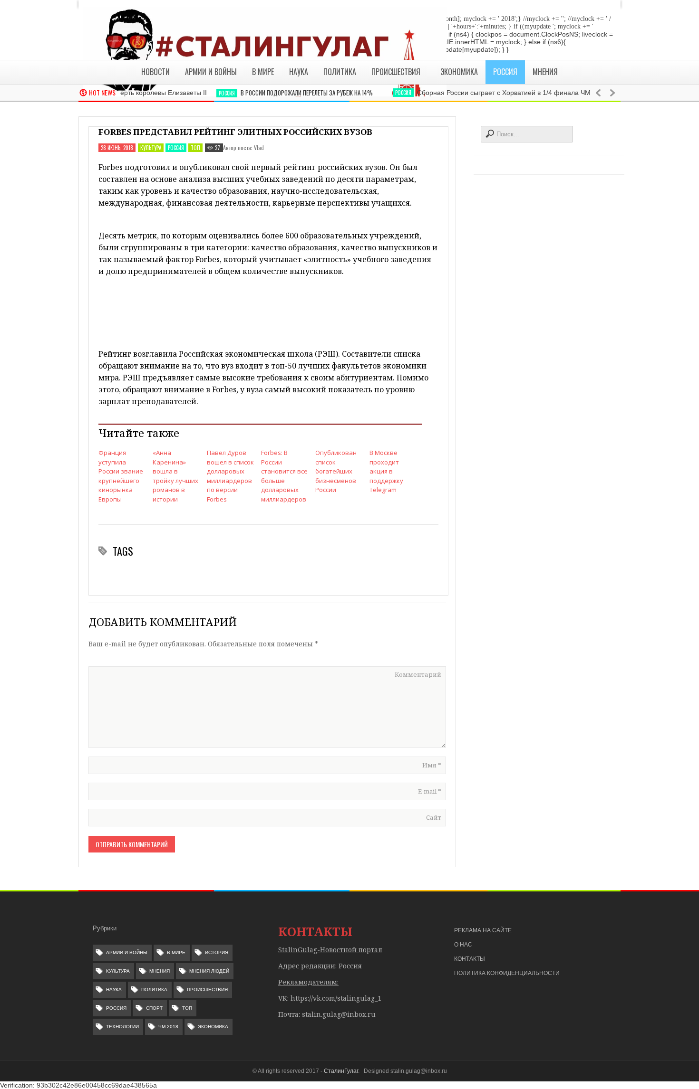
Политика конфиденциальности (507, 973)
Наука (114, 989)
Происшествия (207, 989)
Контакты (469, 959)
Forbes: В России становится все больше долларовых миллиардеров (284, 475)
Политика (154, 989)
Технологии (122, 1026)
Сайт (433, 817)
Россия (212, 93)
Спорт (154, 1008)
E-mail (429, 791)
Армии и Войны (126, 952)
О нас (463, 944)
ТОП (195, 148)
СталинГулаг (341, 1071)
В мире (176, 952)
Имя (431, 765)
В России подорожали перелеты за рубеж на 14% (292, 92)
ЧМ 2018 (168, 1026)
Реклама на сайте (483, 930)
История (216, 952)
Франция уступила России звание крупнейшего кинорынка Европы (120, 475)
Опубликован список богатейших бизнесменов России (336, 471)
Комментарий (418, 674)
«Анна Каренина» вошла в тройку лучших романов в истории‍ (175, 475)
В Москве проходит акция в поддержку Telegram (386, 471)
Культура (150, 148)
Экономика (213, 1026)
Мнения (159, 971)
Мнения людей (209, 971)
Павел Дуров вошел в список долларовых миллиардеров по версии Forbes (230, 475)
